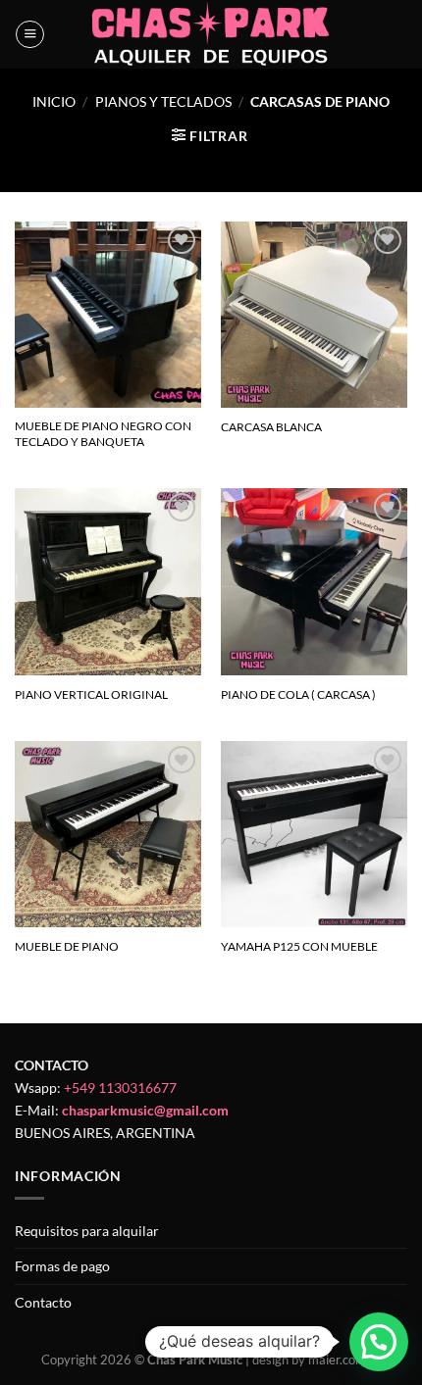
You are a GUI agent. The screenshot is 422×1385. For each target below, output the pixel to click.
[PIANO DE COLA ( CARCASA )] (314, 581)
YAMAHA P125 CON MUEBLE (299, 946)
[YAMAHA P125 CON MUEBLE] (314, 834)
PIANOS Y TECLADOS (163, 101)
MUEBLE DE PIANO (67, 946)
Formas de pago (62, 1266)
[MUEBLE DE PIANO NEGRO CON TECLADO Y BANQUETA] (108, 315)
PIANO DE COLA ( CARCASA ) (298, 694)
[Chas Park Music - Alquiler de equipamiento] (211, 34)
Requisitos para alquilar (87, 1230)
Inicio (54, 101)
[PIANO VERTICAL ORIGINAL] (108, 581)
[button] (378, 1341)
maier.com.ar (344, 1359)
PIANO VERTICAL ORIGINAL (91, 694)
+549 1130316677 (120, 1087)
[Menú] (30, 35)
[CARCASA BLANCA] (314, 315)
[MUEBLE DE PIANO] (108, 834)
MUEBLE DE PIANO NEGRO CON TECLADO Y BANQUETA (103, 434)
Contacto (43, 1302)
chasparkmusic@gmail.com (145, 1110)
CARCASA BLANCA (271, 427)
